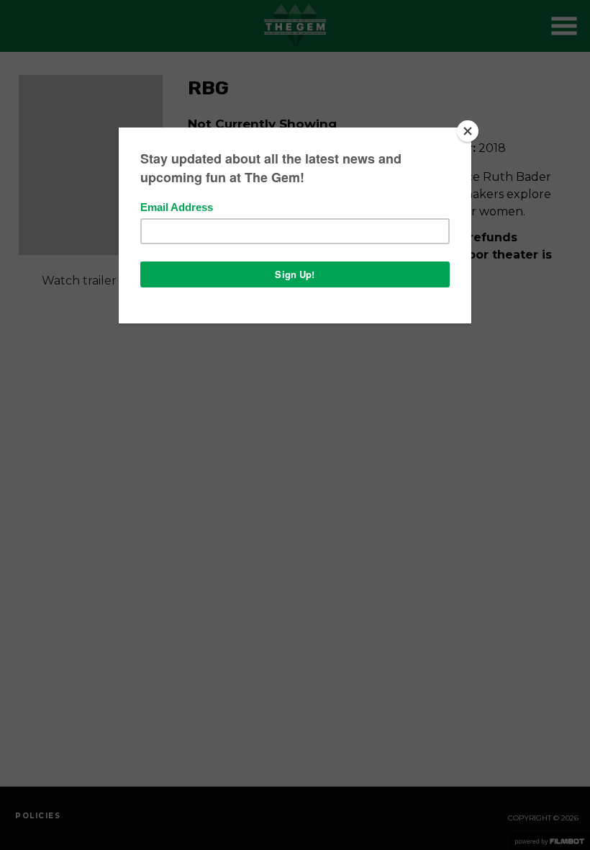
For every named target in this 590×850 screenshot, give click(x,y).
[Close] (467, 131)
